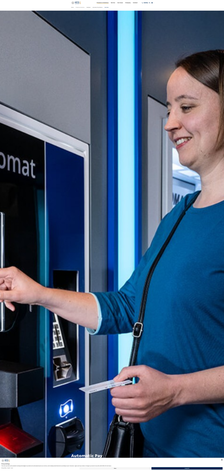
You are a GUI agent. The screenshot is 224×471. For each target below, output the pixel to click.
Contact (135, 2)
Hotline (146, 2)
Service (113, 2)
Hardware (88, 7)
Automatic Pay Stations (97, 7)
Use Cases (120, 2)
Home (72, 7)
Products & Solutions (103, 2)
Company (128, 2)
